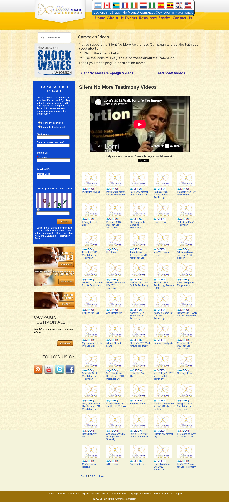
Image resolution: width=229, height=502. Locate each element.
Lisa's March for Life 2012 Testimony (162, 467)
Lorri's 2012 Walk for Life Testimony (139, 435)
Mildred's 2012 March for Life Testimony (89, 376)
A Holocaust (112, 464)
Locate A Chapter (173, 494)
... (97, 476)
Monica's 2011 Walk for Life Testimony (140, 344)
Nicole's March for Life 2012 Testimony (115, 285)
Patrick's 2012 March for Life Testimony (161, 195)
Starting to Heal (138, 403)
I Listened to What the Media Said (186, 435)
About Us (51, 494)
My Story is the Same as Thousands (138, 225)
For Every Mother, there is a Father (139, 193)
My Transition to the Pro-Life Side (92, 344)
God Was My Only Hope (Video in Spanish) (115, 437)
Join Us (104, 494)
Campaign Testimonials (139, 494)
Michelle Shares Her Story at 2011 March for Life (115, 376)
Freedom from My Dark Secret (186, 193)
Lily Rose (111, 252)
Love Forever (160, 222)
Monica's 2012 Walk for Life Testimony (184, 346)
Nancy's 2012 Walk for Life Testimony (187, 314)
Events (61, 494)
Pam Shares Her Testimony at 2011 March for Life (139, 255)
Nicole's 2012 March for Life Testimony (92, 284)
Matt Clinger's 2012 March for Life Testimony (164, 376)
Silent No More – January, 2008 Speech (185, 255)
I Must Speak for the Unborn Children (116, 405)
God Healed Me (114, 313)
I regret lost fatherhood (53, 127)
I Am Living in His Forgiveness (186, 284)
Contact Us (158, 494)
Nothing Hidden (185, 373)
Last (101, 476)
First (83, 476)
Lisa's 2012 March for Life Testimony (186, 465)
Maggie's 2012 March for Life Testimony (184, 406)
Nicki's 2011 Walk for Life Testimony (139, 284)
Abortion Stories (118, 494)
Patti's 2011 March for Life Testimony (115, 193)
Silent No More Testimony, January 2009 (164, 285)
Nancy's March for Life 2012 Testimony (163, 316)
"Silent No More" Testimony (185, 223)
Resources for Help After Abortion (83, 494)
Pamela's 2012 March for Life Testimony (89, 255)
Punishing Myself (91, 192)
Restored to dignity (163, 343)
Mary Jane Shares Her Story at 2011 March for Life (91, 406)
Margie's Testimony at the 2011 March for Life (164, 406)
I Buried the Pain (90, 313)
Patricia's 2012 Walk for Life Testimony (113, 225)
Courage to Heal (138, 464)
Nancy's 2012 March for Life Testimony (137, 316)
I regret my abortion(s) (52, 123)
